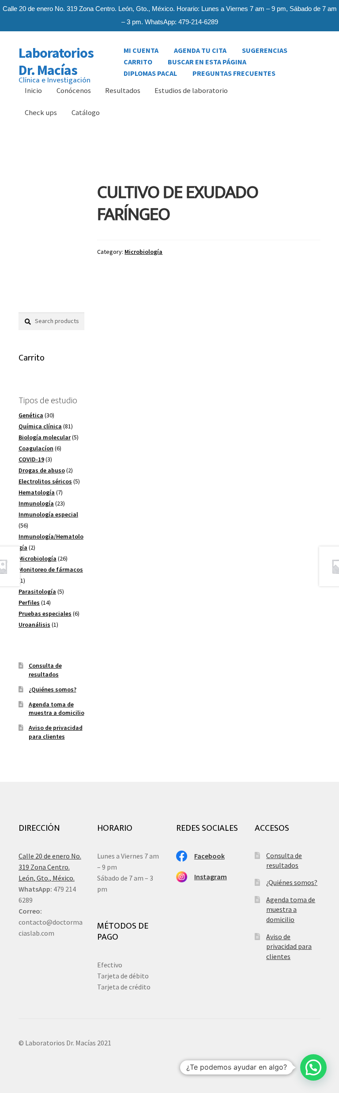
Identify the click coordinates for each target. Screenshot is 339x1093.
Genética (31, 415)
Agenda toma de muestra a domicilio (56, 708)
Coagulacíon (36, 448)
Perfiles (29, 602)
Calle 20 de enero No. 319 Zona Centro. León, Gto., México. (50, 866)
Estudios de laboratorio (191, 90)
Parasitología (37, 591)
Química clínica (40, 426)
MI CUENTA (141, 48)
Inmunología (36, 503)
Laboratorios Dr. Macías (56, 61)
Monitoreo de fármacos (51, 569)
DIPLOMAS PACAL (150, 71)
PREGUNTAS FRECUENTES (233, 71)
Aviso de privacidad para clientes (56, 732)
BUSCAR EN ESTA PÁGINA (207, 59)
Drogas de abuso (42, 470)
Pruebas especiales (45, 613)
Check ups (41, 112)
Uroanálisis (34, 624)
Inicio (33, 90)
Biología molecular (45, 437)
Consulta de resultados (45, 670)
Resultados (122, 90)
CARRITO (138, 59)
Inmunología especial (48, 514)
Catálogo (86, 112)
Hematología (37, 492)
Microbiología (143, 252)
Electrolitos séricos (45, 481)
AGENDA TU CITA (200, 48)
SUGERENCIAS (264, 48)
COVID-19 (31, 459)
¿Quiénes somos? (52, 689)
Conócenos (73, 90)
